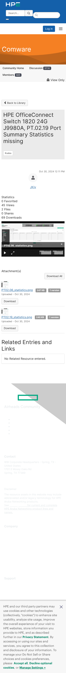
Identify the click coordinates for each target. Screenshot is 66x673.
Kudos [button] (8, 153)
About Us (9, 531)
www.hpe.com (18, 505)
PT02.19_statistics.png (16, 317)
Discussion (39, 68)
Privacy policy (12, 553)
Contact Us (11, 542)
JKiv (33, 187)
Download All (54, 276)
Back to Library (15, 102)
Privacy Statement (35, 637)
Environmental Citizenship (19, 548)
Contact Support (14, 589)
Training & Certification (17, 594)
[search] (29, 13)
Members (11, 74)
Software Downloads (16, 600)
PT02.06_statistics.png (17, 290)
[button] (61, 607)
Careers (9, 537)
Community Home (13, 68)
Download (10, 301)
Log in (49, 28)
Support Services (14, 583)
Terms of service (14, 558)
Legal (7, 564)
